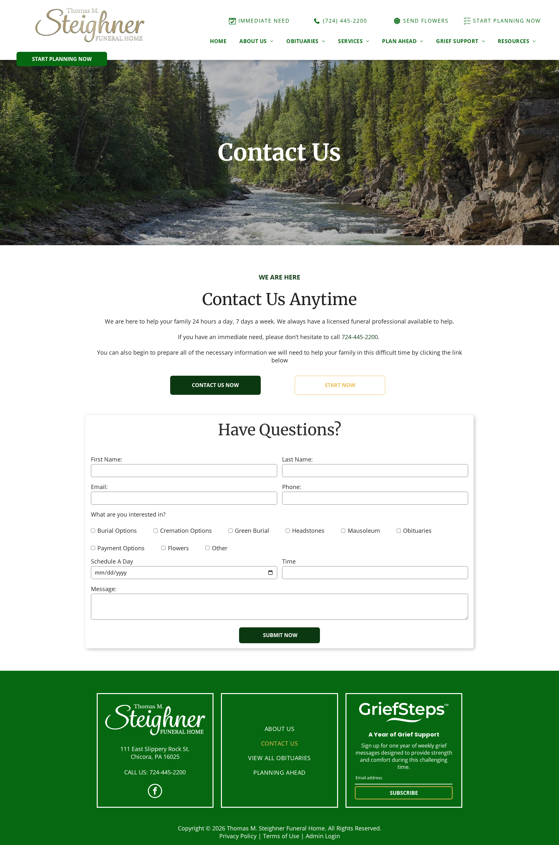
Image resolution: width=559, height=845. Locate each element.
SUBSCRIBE (404, 792)
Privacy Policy (238, 836)
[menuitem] (218, 41)
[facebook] (155, 792)
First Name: (106, 459)
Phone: (291, 487)
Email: (99, 487)
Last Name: (297, 459)
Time (289, 561)
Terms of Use (281, 836)
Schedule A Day (112, 561)
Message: (103, 589)
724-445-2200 (360, 337)
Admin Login (323, 836)
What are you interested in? (128, 514)
